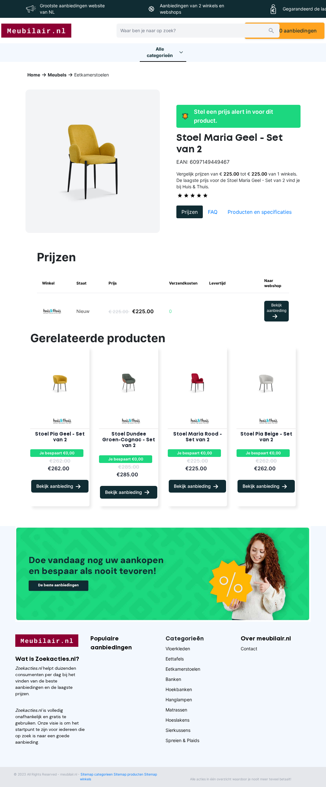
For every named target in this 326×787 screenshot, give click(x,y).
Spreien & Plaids (182, 740)
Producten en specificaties (260, 212)
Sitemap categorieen (97, 774)
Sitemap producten (128, 774)
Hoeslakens (177, 720)
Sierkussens (178, 730)
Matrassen (176, 709)
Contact (249, 648)
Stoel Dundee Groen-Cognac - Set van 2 (128, 440)
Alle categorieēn (160, 52)
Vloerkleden (178, 648)
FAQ (212, 212)
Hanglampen (179, 699)
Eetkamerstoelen (183, 669)
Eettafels (175, 658)
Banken (173, 679)
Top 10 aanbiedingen (290, 30)
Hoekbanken (179, 689)
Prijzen (189, 212)
